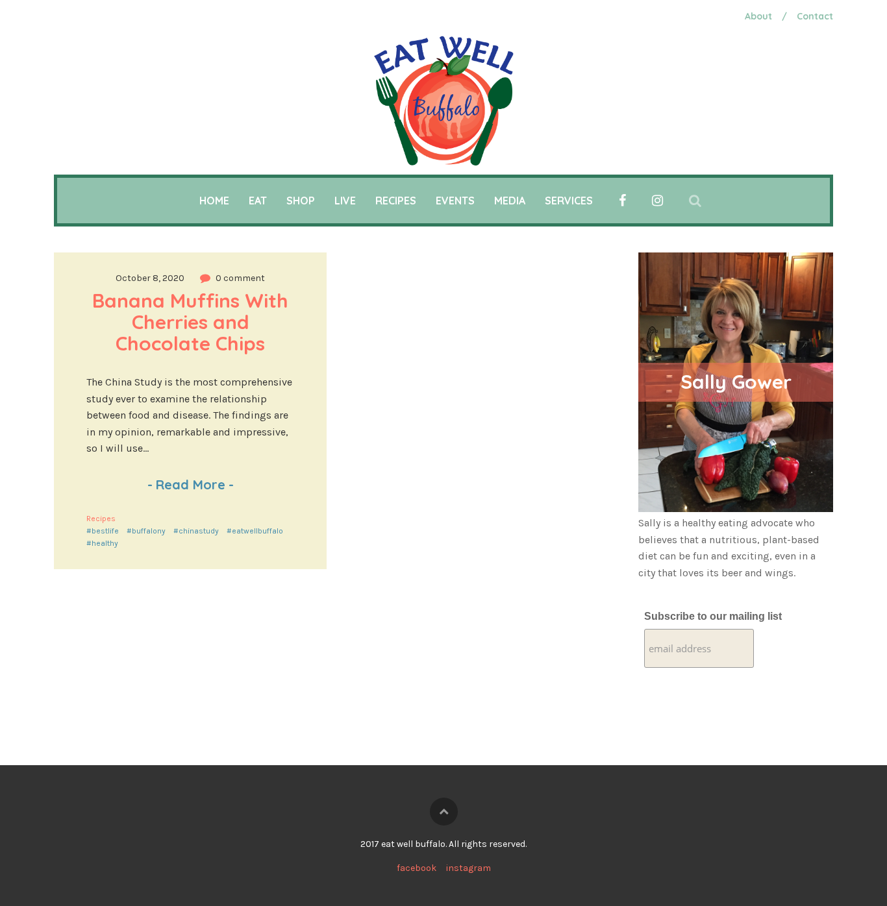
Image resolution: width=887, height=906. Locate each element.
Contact (815, 16)
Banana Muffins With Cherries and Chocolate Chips (193, 322)
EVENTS (455, 200)
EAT (258, 200)
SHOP (300, 200)
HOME (214, 200)
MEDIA (509, 200)
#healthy (102, 543)
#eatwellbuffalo (255, 530)
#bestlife (102, 530)
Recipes (101, 518)
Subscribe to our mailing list (713, 616)
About (758, 16)
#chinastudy (196, 530)
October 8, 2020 (150, 278)
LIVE (345, 200)
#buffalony (146, 530)
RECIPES (395, 200)
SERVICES (569, 200)
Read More (190, 484)
